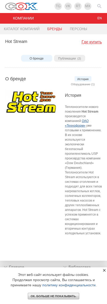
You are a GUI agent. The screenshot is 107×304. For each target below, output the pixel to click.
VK (68, 6)
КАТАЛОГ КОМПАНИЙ (21, 29)
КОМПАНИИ (23, 18)
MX (87, 6)
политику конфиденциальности (69, 285)
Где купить (92, 42)
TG (58, 6)
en (99, 18)
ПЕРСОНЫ (78, 29)
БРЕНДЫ (54, 29)
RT (78, 6)
